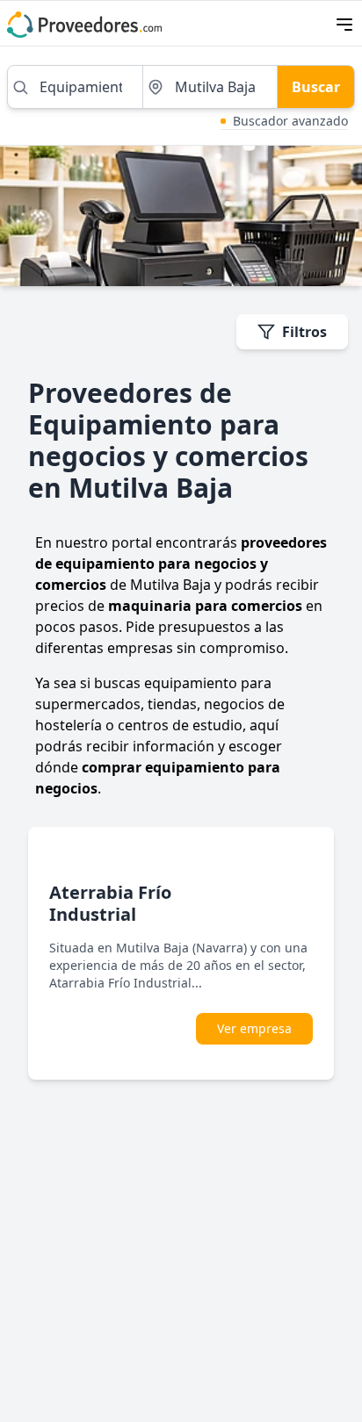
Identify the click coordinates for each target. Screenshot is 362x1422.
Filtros (304, 331)
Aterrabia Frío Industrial (110, 903)
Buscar (316, 87)
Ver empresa (254, 1028)
